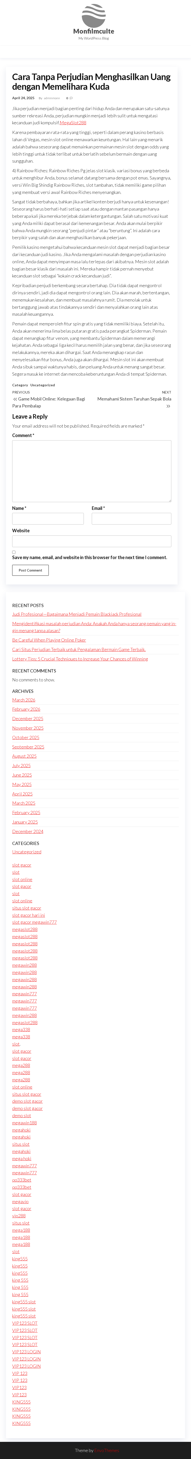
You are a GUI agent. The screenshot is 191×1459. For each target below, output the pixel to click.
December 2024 (27, 831)
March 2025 (23, 803)
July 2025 (21, 765)
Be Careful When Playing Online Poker (49, 640)
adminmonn (52, 98)
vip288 (19, 1215)
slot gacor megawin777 (34, 922)
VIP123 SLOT (25, 1323)
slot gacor (21, 865)
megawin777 (24, 993)
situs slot (21, 1144)
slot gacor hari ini (28, 915)
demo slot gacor (27, 1101)
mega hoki (21, 1158)
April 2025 (22, 793)
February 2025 (26, 812)
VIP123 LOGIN (26, 1351)
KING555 (21, 1402)
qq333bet (21, 1180)
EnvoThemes (106, 1450)
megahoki (21, 1130)
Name (19, 508)
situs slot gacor (26, 908)
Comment (23, 435)
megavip (20, 1201)
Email (98, 508)
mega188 (21, 1230)
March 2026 (23, 700)
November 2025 (28, 728)
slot (16, 872)
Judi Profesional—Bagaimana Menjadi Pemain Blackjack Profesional (77, 614)
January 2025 (25, 822)
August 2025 (24, 756)
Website (21, 530)
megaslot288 (25, 929)
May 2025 (22, 784)
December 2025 (27, 718)
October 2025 (25, 737)
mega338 (21, 1029)
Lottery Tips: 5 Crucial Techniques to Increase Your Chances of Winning (80, 659)
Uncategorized (42, 385)
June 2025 (22, 775)
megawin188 (24, 1122)
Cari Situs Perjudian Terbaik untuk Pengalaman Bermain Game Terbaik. (79, 649)
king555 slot (24, 1301)
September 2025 (28, 747)
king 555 (20, 1280)
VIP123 (19, 1387)
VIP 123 (19, 1373)
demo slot (21, 1115)
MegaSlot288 (73, 122)
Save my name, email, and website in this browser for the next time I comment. (89, 557)
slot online (22, 879)
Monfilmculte (93, 31)
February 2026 (26, 709)
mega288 (21, 1065)
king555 (20, 1258)
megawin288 (24, 965)
